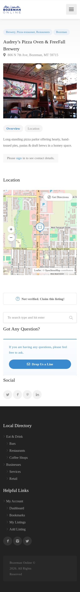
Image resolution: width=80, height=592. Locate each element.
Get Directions (60, 197)
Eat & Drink (14, 436)
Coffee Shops (18, 457)
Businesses (13, 464)
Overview (13, 128)
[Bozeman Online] (12, 9)
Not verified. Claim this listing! (42, 299)
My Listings (17, 522)
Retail (13, 478)
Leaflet (37, 270)
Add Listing (17, 529)
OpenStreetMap (52, 270)
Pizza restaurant (26, 32)
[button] (11, 229)
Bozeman (61, 32)
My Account (14, 501)
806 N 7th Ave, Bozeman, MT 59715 (32, 55)
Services (15, 471)
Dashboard (16, 508)
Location (33, 128)
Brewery (11, 32)
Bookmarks (17, 515)
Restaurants (43, 32)
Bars (12, 443)
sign (19, 158)
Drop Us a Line (42, 364)
